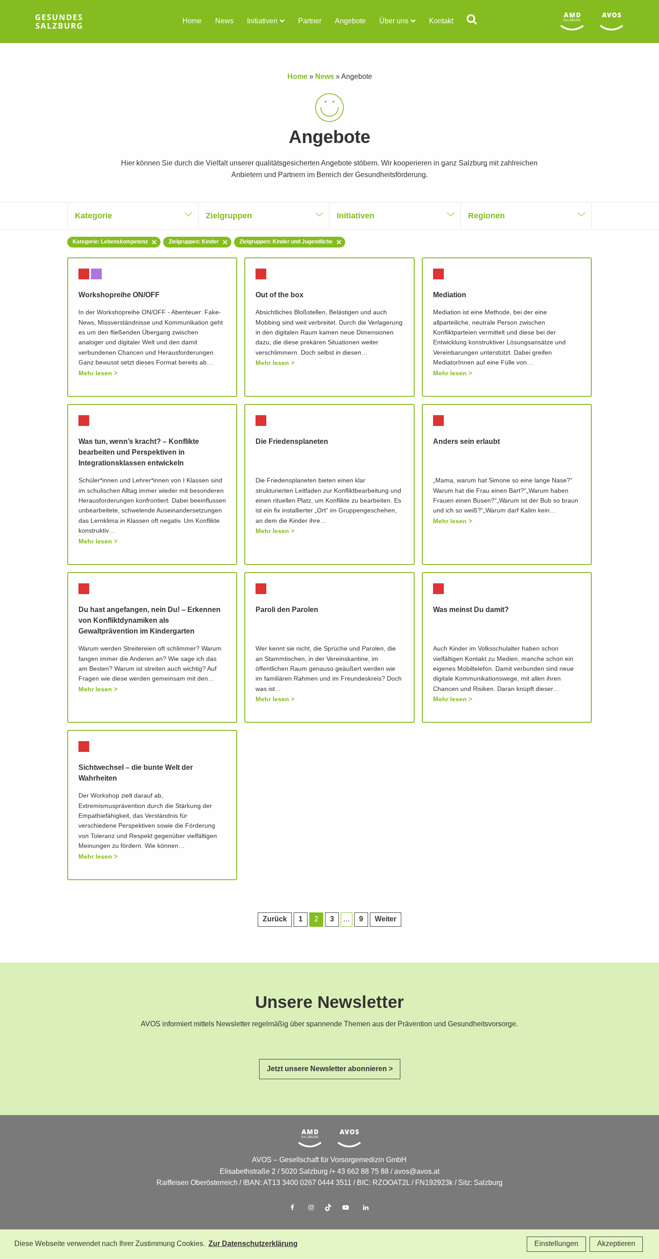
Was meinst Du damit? (471, 610)
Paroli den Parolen (287, 610)
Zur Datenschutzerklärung (253, 1244)
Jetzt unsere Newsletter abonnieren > (330, 1069)
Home (192, 21)
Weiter (385, 919)
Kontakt (441, 21)
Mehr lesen (95, 373)
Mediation (449, 295)
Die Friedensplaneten (292, 442)
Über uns (393, 21)
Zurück (275, 919)
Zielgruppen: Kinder (194, 242)
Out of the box (279, 295)
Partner (309, 21)
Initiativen (262, 21)
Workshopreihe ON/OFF (119, 295)
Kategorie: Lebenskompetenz (110, 242)
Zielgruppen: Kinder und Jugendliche (286, 242)
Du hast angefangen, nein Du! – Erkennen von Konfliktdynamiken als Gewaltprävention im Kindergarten (149, 620)
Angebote (350, 21)
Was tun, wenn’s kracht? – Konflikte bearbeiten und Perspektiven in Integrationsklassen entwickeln (138, 452)
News (224, 21)
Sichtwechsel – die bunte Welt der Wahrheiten (135, 773)
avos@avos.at (416, 1172)
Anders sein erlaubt (466, 442)
